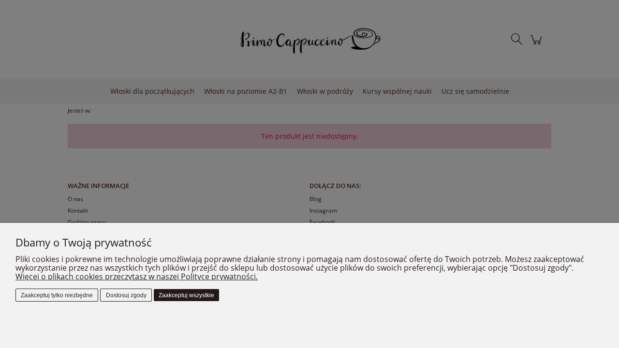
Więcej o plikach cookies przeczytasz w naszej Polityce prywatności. (136, 276)
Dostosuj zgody (126, 295)
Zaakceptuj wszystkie (186, 295)
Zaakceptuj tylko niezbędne (57, 295)
